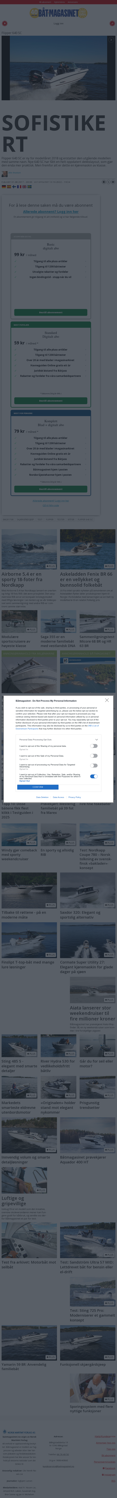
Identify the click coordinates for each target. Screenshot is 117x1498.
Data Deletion (42, 797)
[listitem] (58, 739)
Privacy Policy (74, 797)
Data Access (58, 797)
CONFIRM (38, 787)
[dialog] (58, 749)
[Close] (108, 701)
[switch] (94, 746)
